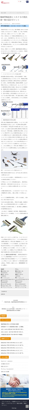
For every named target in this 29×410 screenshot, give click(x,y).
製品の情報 (19, 403)
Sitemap (14, 408)
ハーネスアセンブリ (19, 13)
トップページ (10, 13)
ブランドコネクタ (6, 401)
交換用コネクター (16, 401)
